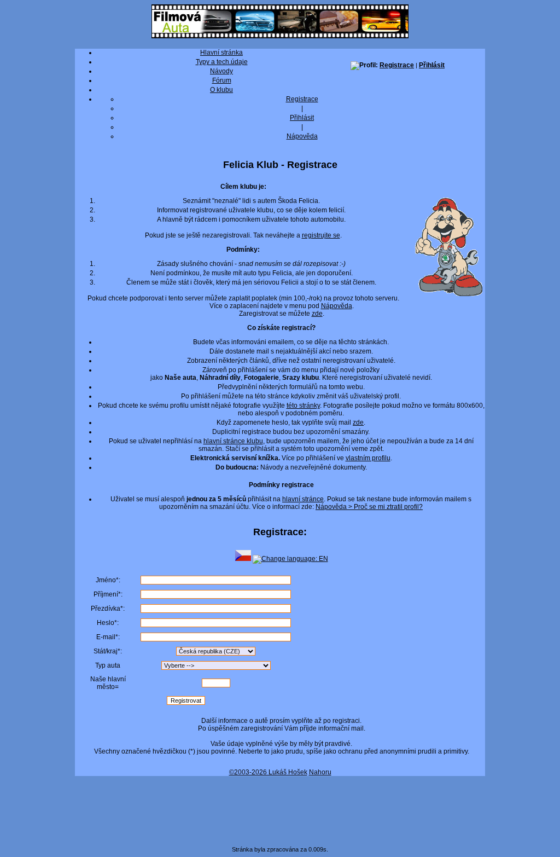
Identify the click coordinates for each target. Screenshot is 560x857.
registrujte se (321, 235)
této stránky (303, 405)
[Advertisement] (280, 807)
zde (317, 313)
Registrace (397, 65)
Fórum (221, 80)
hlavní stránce (303, 499)
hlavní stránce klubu (233, 441)
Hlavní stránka (221, 52)
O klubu (221, 90)
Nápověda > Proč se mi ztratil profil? (369, 507)
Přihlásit (432, 65)
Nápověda (302, 136)
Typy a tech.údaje (222, 62)
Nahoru (320, 772)
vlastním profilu (368, 458)
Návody (221, 71)
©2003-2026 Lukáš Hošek (268, 772)
